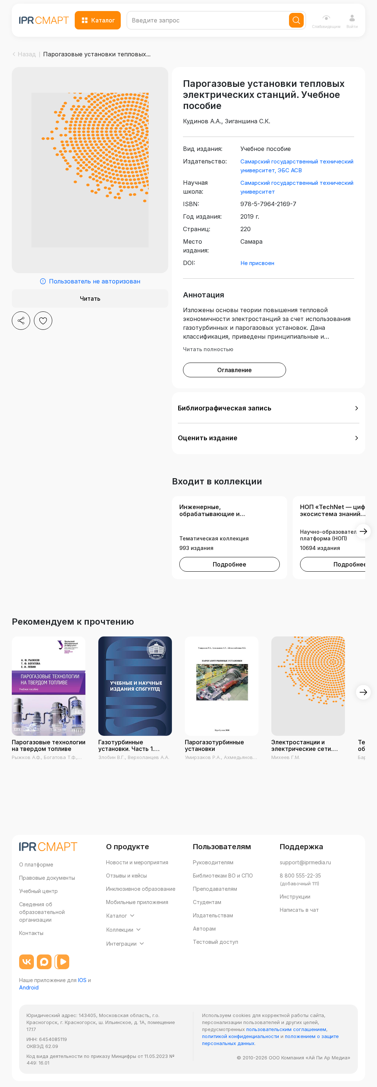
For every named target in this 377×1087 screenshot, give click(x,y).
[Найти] (296, 20)
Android (29, 987)
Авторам (204, 928)
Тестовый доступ (215, 942)
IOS (82, 980)
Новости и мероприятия (137, 862)
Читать (90, 298)
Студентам (207, 902)
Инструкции (295, 896)
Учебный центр (38, 891)
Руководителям (213, 862)
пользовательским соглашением (286, 1029)
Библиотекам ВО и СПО (223, 875)
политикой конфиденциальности (240, 1036)
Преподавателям (215, 889)
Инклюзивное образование (140, 889)
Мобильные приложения (137, 902)
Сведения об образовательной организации (42, 912)
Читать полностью (208, 349)
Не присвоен (257, 263)
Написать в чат (299, 910)
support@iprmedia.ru (305, 862)
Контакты (31, 933)
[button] (268, 408)
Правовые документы (47, 878)
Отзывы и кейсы (126, 875)
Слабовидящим (326, 26)
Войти (352, 26)
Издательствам (213, 915)
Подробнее (229, 564)
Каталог (103, 20)
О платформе (36, 864)
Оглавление (234, 370)
